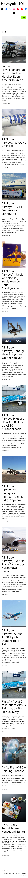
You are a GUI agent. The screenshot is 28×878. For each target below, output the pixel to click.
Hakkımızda (11, 873)
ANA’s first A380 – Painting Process (14, 769)
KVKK (16, 873)
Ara (24, 17)
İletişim (6, 873)
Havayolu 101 (5, 870)
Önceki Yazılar (22, 861)
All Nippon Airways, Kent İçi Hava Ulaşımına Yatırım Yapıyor (13, 353)
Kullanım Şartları (22, 875)
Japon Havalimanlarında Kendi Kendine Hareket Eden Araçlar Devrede (13, 73)
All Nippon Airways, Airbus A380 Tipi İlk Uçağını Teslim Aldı (12, 637)
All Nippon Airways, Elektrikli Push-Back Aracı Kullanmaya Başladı (13, 564)
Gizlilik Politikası (22, 873)
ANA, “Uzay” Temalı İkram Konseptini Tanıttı (13, 828)
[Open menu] (2, 22)
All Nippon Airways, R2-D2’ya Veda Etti (14, 142)
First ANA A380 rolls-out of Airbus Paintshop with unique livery (14, 707)
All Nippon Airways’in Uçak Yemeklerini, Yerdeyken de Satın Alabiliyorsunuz (12, 279)
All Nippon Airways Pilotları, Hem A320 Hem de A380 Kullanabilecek (13, 422)
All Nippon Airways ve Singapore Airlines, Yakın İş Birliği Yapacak (12, 493)
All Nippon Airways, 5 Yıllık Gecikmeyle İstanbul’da (12, 208)
